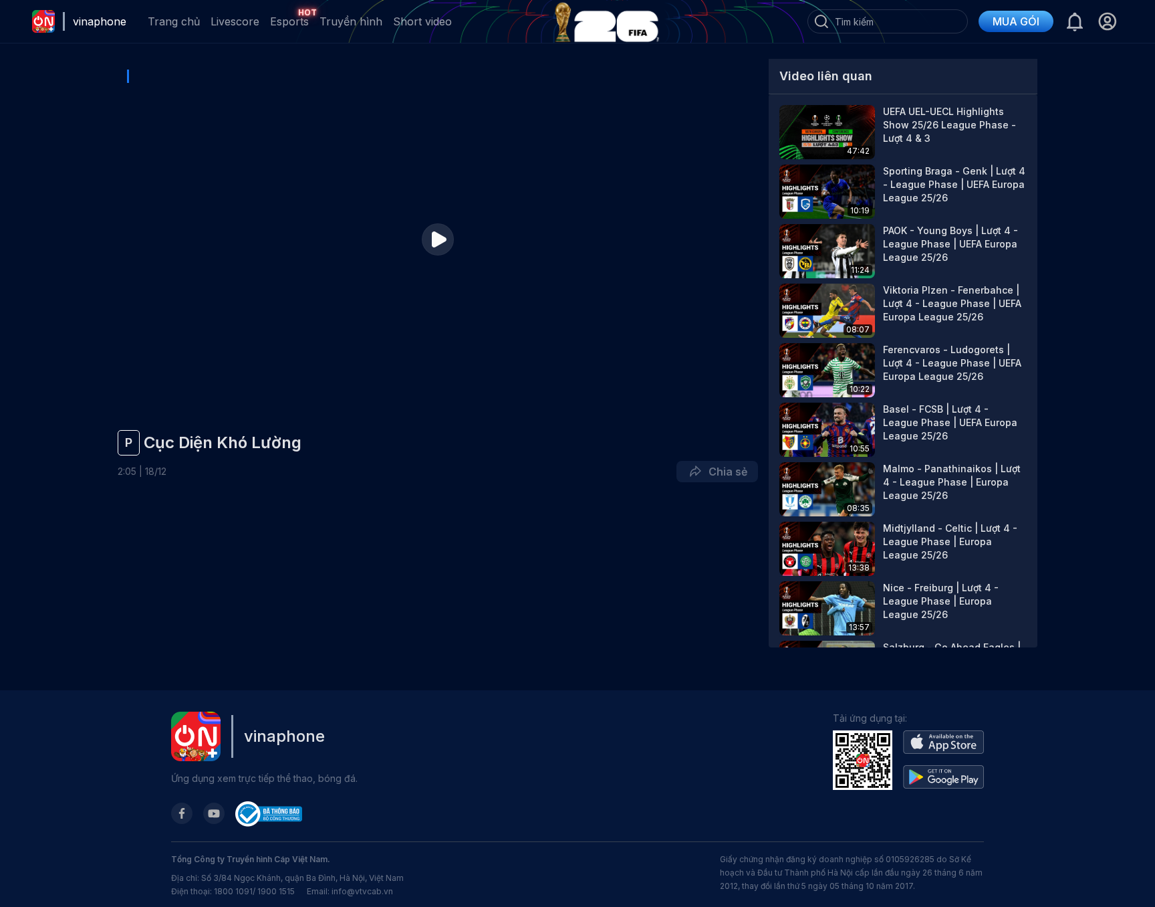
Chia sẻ (725, 471)
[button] (1107, 21)
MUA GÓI (1016, 21)
